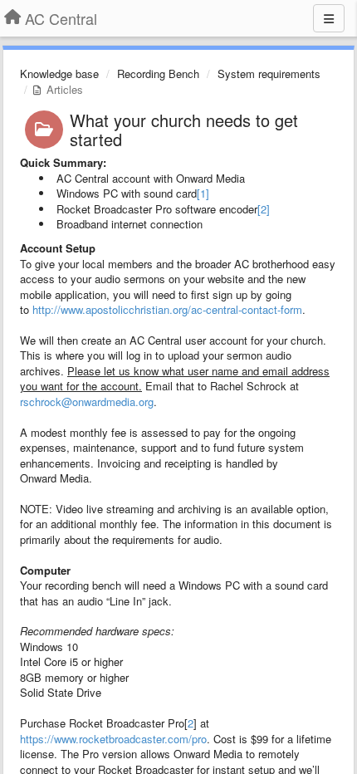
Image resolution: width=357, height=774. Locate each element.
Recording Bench (158, 73)
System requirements (269, 73)
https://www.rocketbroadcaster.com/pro (113, 739)
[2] (263, 209)
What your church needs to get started (184, 129)
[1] (203, 193)
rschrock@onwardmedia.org (87, 401)
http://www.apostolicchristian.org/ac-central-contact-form (167, 309)
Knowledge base (59, 73)
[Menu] (329, 18)
